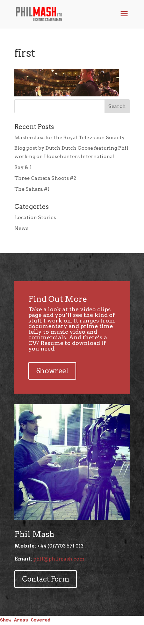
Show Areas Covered (25, 620)
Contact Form (45, 579)
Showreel (52, 371)
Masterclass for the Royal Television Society (69, 137)
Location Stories (35, 217)
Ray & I (22, 167)
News (21, 228)
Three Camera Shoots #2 (45, 178)
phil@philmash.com (58, 559)
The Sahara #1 (32, 189)
